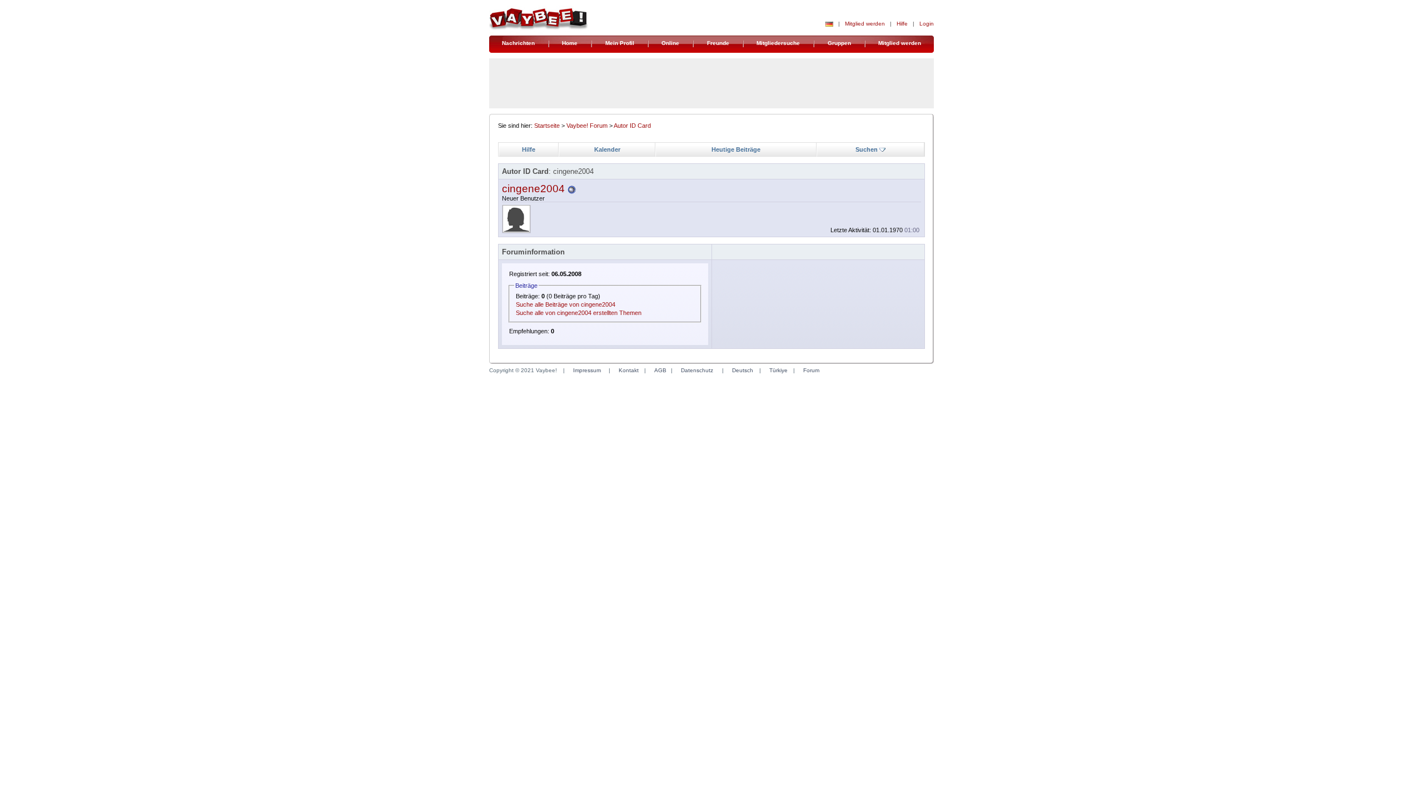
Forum (811, 370)
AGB (660, 370)
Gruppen (839, 43)
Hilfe (902, 24)
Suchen (866, 149)
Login (926, 24)
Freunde (718, 43)
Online (670, 43)
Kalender (607, 149)
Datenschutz (697, 370)
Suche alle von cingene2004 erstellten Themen (578, 312)
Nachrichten (518, 43)
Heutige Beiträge (736, 149)
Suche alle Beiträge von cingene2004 (565, 304)
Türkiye (778, 370)
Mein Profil (619, 43)
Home (570, 43)
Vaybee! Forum (587, 125)
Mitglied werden (865, 24)
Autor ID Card (632, 125)
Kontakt (629, 370)
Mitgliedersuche (778, 43)
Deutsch (742, 370)
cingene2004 (533, 188)
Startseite (547, 125)
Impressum (587, 370)
